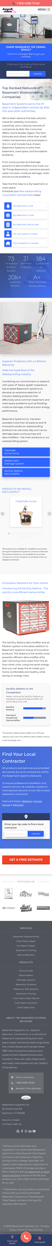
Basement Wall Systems (26, 989)
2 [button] (12, 534)
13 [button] (24, 537)
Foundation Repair (26, 945)
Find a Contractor (25, 1077)
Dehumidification (26, 955)
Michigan (18, 804)
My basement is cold (23, 215)
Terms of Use (25, 1229)
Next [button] (49, 514)
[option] (26, 512)
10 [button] (39, 534)
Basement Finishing (26, 950)
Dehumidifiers (26, 975)
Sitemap (38, 1229)
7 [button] (29, 534)
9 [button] (35, 534)
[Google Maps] (18, 1131)
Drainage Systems (26, 980)
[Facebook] (22, 1131)
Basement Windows (26, 984)
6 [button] (25, 534)
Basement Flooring (26, 993)
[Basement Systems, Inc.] (26, 1237)
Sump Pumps (26, 970)
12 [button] (20, 537)
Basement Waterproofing (26, 936)
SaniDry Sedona (13, 472)
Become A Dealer (11, 1120)
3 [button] (15, 534)
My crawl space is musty (25, 234)
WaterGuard (14, 462)
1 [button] (9, 534)
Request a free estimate (28, 1088)
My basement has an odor (26, 224)
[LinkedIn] (30, 1131)
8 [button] (32, 534)
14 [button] (27, 537)
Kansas (6, 804)
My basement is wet (23, 206)
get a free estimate (26, 859)
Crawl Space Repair (26, 941)
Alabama (27, 801)
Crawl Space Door (26, 1007)
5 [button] (22, 534)
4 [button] (19, 534)
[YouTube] (34, 1131)
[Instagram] (26, 1131)
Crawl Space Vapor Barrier (26, 998)
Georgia (37, 801)
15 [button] (30, 537)
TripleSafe (11, 452)
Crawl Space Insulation (26, 1003)
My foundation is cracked (25, 243)
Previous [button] (2, 514)
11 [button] (42, 534)
